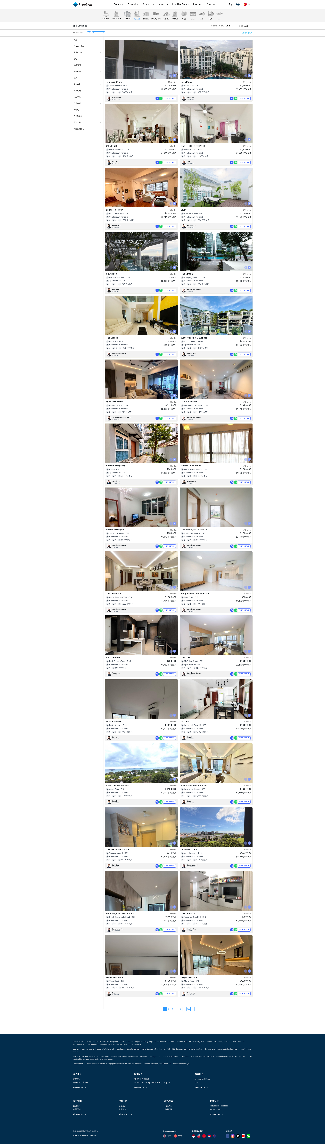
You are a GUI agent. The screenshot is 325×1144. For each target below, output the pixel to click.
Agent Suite (215, 1109)
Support (211, 4)
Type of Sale (79, 46)
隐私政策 (76, 1135)
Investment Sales (202, 1079)
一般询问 (168, 1105)
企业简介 (77, 1105)
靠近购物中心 (79, 129)
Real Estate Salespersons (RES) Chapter (152, 1082)
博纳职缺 (168, 1109)
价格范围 (77, 65)
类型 (75, 40)
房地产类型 (78, 52)
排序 (244, 26)
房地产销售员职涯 (141, 1079)
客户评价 (77, 1079)
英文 (169, 1136)
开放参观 (77, 103)
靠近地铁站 (78, 116)
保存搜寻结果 (246, 33)
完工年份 (77, 97)
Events (117, 4)
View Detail (169, 98)
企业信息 (122, 1105)
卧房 (75, 78)
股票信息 (122, 1109)
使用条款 (94, 1135)
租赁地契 (77, 91)
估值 (197, 1082)
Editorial (131, 4)
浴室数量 (77, 84)
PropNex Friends (180, 4)
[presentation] (171, 75)
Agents (161, 4)
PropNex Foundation (219, 1105)
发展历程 (77, 1109)
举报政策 (85, 1135)
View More (78, 1087)
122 (188, 1009)
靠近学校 (77, 122)
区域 (75, 59)
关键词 (76, 110)
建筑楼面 (77, 71)
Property (147, 4)
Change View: (220, 26)
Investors (197, 4)
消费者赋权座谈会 (80, 1082)
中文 (180, 1136)
